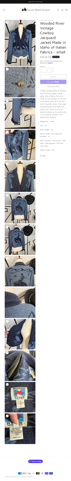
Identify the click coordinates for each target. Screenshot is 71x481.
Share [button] (44, 156)
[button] (4, 10)
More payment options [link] (53, 86)
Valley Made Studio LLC (15, 476)
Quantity (42, 66)
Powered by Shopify (27, 476)
